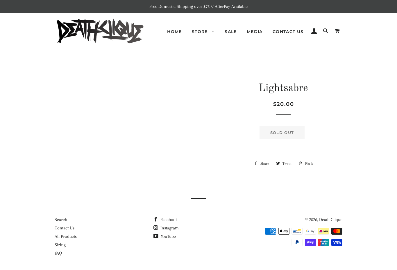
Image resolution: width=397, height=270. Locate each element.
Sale (231, 31)
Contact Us (288, 31)
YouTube (168, 236)
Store (200, 31)
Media (255, 31)
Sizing (60, 244)
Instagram (169, 228)
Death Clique (330, 219)
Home (174, 31)
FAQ (58, 253)
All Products (66, 236)
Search (61, 219)
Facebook (168, 219)
